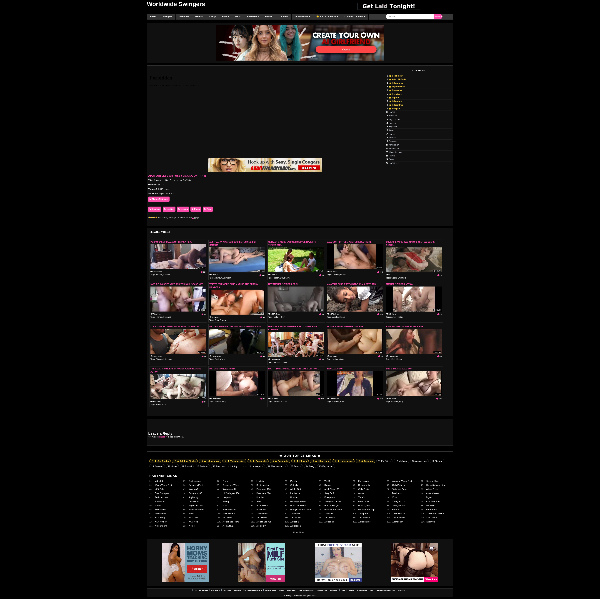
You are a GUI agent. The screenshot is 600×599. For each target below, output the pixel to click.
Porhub (395, 509)
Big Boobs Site (196, 505)
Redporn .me (161, 497)
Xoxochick (295, 513)
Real (342, 401)
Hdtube (294, 497)
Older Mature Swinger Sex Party (346, 326)
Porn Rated (431, 509)
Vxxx (394, 497)
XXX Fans (193, 517)
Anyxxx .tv (394, 145)
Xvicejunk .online (332, 501)
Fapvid (392, 134)
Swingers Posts (399, 489)
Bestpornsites (229, 509)
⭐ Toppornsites (397, 87)
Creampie (402, 278)
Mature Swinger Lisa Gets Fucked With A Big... (235, 326)
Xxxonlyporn (161, 526)
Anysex (361, 493)
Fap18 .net (394, 163)
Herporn (226, 497)
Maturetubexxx (395, 152)
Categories (362, 590)
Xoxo (191, 513)
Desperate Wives (230, 485)
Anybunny (193, 497)
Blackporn (397, 493)
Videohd (159, 481)
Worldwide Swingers (176, 4)
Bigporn (392, 123)
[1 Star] (149, 217)
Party (224, 401)
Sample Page (270, 590)
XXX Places (364, 517)
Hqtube (260, 497)
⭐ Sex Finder (395, 76)
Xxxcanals (329, 521)
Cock (222, 359)
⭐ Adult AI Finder (398, 79)
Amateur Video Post (402, 481)
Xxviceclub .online (435, 513)
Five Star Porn (433, 501)
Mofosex (393, 116)
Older (341, 359)
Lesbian (170, 209)
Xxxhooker (397, 521)
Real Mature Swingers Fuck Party (406, 326)
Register (238, 590)
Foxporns (393, 141)
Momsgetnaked (298, 501)
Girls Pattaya (398, 485)
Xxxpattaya (227, 526)
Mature (277, 317)
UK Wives (431, 505)
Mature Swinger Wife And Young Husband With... (178, 284)
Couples (283, 362)
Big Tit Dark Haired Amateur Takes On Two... (293, 369)
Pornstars (215, 590)
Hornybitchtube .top (435, 485)
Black (217, 359)
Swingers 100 (195, 493)
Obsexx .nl (194, 501)
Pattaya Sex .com (333, 509)
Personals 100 (263, 489)
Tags (343, 590)
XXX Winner (161, 521)
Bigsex (429, 497)
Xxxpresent (295, 526)
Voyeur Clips (432, 481)
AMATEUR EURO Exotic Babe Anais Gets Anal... (353, 284)
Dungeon (168, 359)
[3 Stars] (153, 217)
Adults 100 (295, 489)
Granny (223, 320)
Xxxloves (430, 521)
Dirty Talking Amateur (399, 369)
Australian (226, 278)
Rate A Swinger (331, 505)
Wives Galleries (196, 509)
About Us (402, 590)
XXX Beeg (160, 517)
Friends (159, 317)
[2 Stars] (151, 217)
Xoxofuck (328, 513)
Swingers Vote (399, 505)
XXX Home (261, 517)
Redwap (392, 138)
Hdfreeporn (394, 149)
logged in (163, 437)
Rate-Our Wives (298, 505)
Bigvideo (393, 127)
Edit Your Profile (201, 590)
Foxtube (260, 481)
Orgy (282, 317)
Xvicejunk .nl (398, 501)
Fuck (393, 359)
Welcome (227, 590)
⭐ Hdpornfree (396, 105)
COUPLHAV (285, 278)
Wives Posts (432, 489)
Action (394, 317)
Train (208, 209)
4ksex (391, 130)
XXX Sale (159, 489)
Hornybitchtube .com (300, 509)
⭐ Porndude (395, 94)
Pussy (197, 209)
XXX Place (329, 517)
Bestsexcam (195, 481)
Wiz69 (327, 481)
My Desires (363, 481)
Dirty (401, 401)
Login (281, 590)
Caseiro (166, 275)
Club (217, 320)
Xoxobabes (262, 513)
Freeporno (329, 497)
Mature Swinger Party (222, 369)
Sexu (258, 501)
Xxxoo (192, 526)
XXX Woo (193, 521)
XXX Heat (227, 517)
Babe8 (158, 505)
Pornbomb (160, 501)
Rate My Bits (364, 505)
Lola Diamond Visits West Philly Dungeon (174, 326)
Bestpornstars (263, 485)
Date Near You (263, 493)
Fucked (343, 275)
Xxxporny (261, 526)
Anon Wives (262, 505)
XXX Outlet (295, 517)
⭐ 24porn (394, 98)
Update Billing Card (253, 590)
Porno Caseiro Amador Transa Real (171, 242)
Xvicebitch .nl (398, 513)
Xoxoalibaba (228, 513)
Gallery (351, 590)
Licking (184, 209)
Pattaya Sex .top (366, 509)
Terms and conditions (385, 590)
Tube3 (361, 497)
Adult (164, 405)
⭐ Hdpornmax (396, 83)
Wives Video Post (163, 485)
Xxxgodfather (364, 521)
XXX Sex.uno (398, 517)
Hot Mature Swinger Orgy (283, 284)
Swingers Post (196, 485)
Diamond (160, 359)
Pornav (226, 481)
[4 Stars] (155, 217)
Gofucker (294, 485)
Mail (224, 505)
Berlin (276, 362)
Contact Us (322, 590)
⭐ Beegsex (394, 109)
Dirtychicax (363, 501)
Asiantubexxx (432, 493)
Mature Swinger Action (399, 284)
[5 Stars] (157, 217)
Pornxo (392, 156)
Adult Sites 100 (331, 489)
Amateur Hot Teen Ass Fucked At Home (349, 242)
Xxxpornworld (229, 489)
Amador (159, 275)
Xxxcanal (294, 521)
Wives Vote (160, 509)
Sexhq (225, 501)
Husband (167, 317)
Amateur (155, 209)
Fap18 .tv (393, 112)
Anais (342, 317)
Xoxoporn (363, 513)
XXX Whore (432, 517)
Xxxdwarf (193, 489)
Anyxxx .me (394, 119)
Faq (371, 590)
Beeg (391, 159)
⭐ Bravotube (395, 90)
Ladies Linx (296, 493)
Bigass (327, 485)
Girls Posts (363, 489)
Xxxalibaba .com (230, 521)
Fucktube (261, 509)
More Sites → (300, 532)
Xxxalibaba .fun (264, 521)
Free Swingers (162, 493)
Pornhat (294, 481)
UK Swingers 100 (231, 493)
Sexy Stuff (329, 493)
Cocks (394, 278)
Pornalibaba (161, 513)
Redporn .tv (364, 485)
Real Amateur (335, 369)
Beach (276, 278)
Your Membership (306, 590)
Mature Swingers (159, 199)
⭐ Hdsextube (395, 101)
